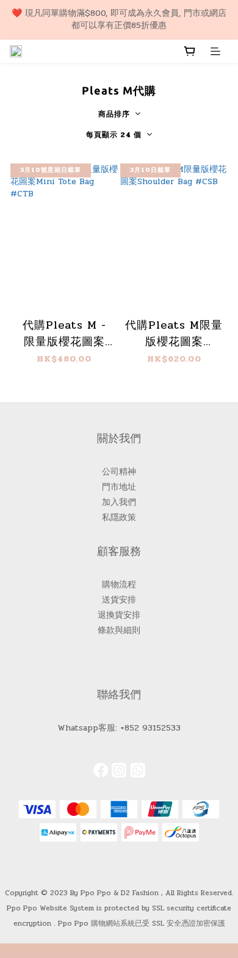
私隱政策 (119, 517)
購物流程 (119, 584)
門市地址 (119, 487)
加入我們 (119, 502)
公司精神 (119, 471)
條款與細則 (119, 630)
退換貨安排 (119, 615)
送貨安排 (119, 599)
